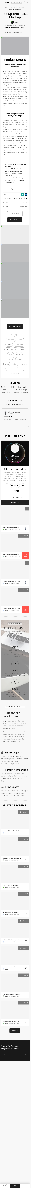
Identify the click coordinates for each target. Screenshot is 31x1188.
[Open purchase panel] (15, 1186)
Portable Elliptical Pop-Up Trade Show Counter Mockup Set (12, 831)
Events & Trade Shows (19, 7)
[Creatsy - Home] (7, 2)
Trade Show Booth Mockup (11, 912)
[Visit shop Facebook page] (17, 485)
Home (6, 7)
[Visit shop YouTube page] (17, 491)
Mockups (11, 7)
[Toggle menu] (2, 2)
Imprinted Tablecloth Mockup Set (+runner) (12, 994)
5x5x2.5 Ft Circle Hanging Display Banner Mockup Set (12, 940)
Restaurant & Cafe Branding (15, 529)
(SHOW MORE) (15, 373)
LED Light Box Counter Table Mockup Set (12, 858)
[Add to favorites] (27, 508)
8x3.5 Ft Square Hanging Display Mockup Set (12, 885)
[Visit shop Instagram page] (23, 485)
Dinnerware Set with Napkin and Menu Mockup (12, 527)
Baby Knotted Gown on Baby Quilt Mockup (12, 581)
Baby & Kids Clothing (14, 583)
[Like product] (25, 1186)
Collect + (25, 535)
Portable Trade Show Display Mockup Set (12, 1021)
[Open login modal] (27, 2)
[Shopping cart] (24, 2)
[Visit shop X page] (7, 485)
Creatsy (6, 529)
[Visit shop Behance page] (12, 485)
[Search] (21, 2)
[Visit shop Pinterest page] (12, 491)
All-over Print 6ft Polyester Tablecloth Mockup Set (12, 967)
